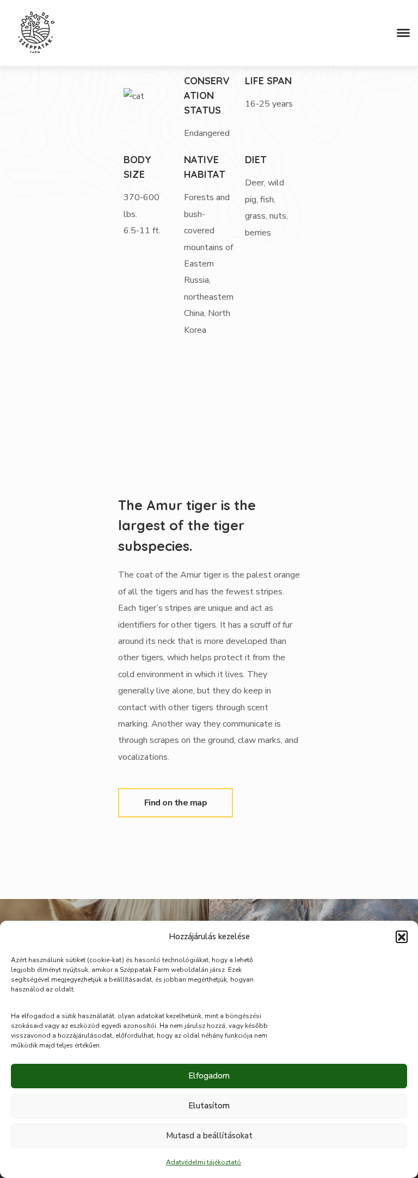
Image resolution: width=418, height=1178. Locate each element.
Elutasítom (209, 1105)
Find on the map (175, 803)
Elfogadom (209, 1075)
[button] (401, 936)
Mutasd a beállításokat (209, 1135)
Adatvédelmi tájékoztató (203, 1162)
